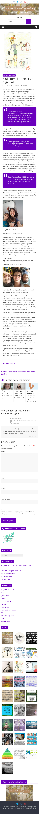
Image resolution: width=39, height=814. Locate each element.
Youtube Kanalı (5, 621)
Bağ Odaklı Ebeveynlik (9, 75)
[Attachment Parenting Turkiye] (19, 5)
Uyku (2, 618)
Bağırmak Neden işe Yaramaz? (18, 393)
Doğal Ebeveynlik (8, 363)
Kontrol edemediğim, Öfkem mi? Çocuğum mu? (32, 395)
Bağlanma (4, 593)
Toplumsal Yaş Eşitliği (7, 616)
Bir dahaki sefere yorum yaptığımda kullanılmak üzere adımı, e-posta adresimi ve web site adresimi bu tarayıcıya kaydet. (19, 514)
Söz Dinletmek (5, 579)
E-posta (4, 488)
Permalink (16, 423)
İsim (3, 478)
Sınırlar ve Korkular (6, 576)
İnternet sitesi (5, 499)
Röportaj (3, 613)
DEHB (3, 598)
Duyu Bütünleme (6, 601)
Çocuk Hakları (5, 596)
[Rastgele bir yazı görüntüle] (36, 27)
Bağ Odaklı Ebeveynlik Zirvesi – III (11, 571)
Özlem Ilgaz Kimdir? (6, 392)
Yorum (3, 451)
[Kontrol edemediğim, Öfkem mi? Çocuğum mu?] (32, 384)
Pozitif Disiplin (5, 607)
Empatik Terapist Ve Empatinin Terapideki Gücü (18, 372)
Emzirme (3, 604)
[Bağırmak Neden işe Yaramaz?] (19, 384)
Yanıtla (34, 437)
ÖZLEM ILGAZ (16, 85)
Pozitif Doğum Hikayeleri (8, 610)
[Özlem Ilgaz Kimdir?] (7, 384)
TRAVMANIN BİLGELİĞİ (8, 573)
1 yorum (24, 85)
